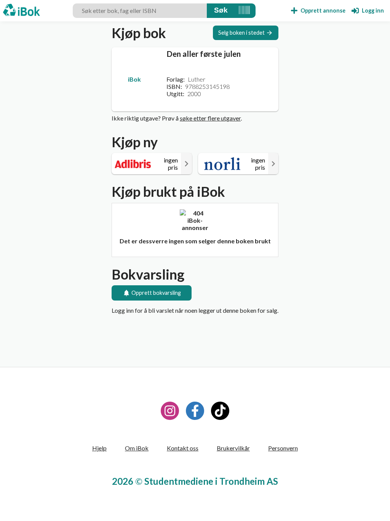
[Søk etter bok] (221, 10)
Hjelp (99, 448)
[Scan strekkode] (244, 10)
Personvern (283, 448)
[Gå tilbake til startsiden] (21, 10)
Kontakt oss (182, 448)
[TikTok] (220, 411)
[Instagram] (170, 411)
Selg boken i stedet (241, 32)
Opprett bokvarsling (156, 292)
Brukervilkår (233, 448)
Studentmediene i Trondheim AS (211, 481)
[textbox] (140, 10)
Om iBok (137, 448)
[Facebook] (195, 411)
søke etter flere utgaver (210, 118)
